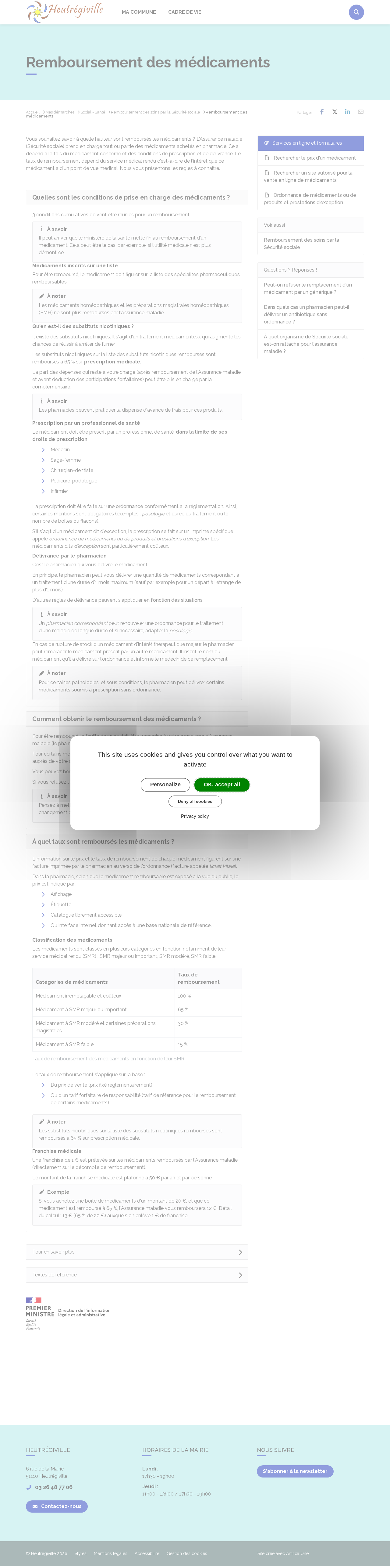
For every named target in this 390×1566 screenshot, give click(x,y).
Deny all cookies (195, 801)
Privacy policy (195, 816)
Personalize (165, 784)
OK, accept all (222, 784)
